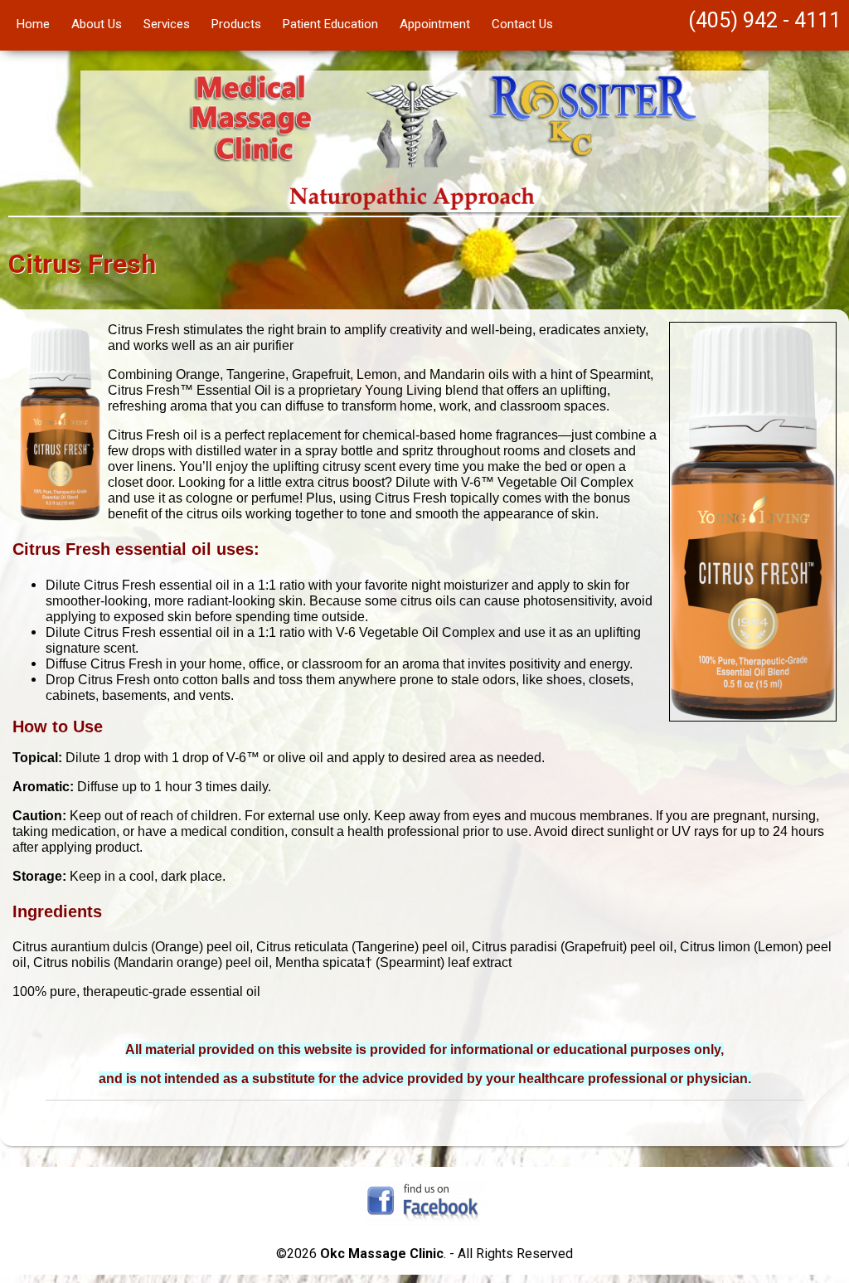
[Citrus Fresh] (753, 717)
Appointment (435, 24)
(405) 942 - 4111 (764, 20)
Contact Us (522, 24)
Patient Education (330, 24)
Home (33, 24)
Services (166, 24)
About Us (96, 24)
